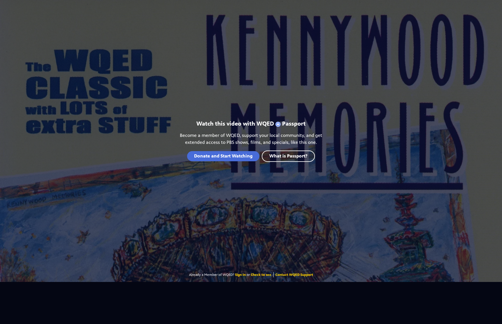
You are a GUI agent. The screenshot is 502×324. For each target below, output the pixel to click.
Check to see (261, 275)
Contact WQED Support (294, 275)
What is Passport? (288, 156)
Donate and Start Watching (223, 156)
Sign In (240, 275)
